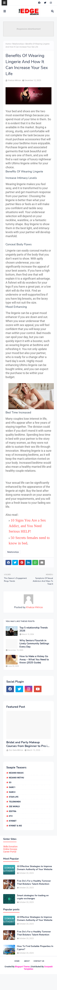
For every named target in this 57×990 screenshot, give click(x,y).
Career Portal (9, 851)
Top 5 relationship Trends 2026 (33, 629)
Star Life (13, 797)
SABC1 (12, 787)
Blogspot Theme (22, 966)
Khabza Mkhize (14, 80)
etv (11, 816)
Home (8, 44)
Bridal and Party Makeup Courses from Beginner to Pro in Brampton (27, 744)
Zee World (14, 806)
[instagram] (51, 2)
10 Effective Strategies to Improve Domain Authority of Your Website (34, 868)
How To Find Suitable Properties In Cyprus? (35, 948)
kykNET (12, 821)
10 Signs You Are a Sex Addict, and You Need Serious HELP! (27, 525)
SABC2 (12, 792)
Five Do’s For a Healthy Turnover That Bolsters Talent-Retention (34, 882)
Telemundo (15, 801)
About (27, 961)
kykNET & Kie (15, 825)
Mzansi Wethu (16, 777)
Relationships (18, 44)
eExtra (12, 811)
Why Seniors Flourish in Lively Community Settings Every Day (34, 643)
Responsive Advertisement (29, 29)
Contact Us (39, 961)
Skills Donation (10, 846)
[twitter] (45, 2)
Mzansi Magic (16, 773)
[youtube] (37, 689)
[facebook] (39, 2)
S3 (10, 782)
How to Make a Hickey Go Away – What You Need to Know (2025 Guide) (34, 659)
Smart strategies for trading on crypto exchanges (33, 897)
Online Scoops (10, 849)
